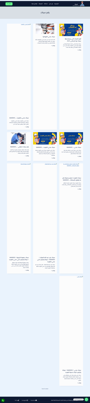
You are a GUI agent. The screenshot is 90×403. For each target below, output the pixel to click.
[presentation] (71, 30)
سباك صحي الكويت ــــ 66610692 (45, 147)
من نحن (51, 4)
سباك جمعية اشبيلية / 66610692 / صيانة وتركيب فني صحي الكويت (19, 259)
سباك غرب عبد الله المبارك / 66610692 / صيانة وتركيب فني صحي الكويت (46, 260)
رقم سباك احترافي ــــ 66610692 (19, 147)
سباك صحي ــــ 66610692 (74, 147)
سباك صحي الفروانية (49, 37)
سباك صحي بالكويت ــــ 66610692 (19, 118)
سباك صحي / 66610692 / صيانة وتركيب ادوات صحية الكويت (71, 371)
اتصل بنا (9, 4)
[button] (86, 399)
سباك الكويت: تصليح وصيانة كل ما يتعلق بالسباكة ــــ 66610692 (71, 179)
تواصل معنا (34, 4)
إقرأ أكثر (79, 50)
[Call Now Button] (3, 400)
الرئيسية (56, 4)
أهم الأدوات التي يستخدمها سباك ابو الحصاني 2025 (73, 40)
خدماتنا (46, 4)
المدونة (41, 4)
